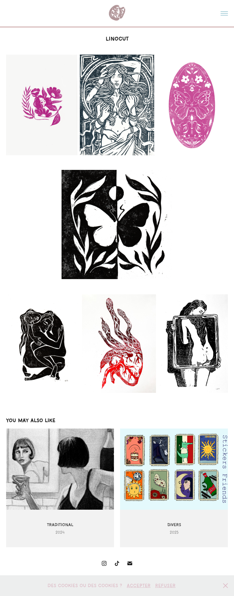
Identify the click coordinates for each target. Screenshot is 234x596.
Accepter (139, 585)
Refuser (165, 585)
